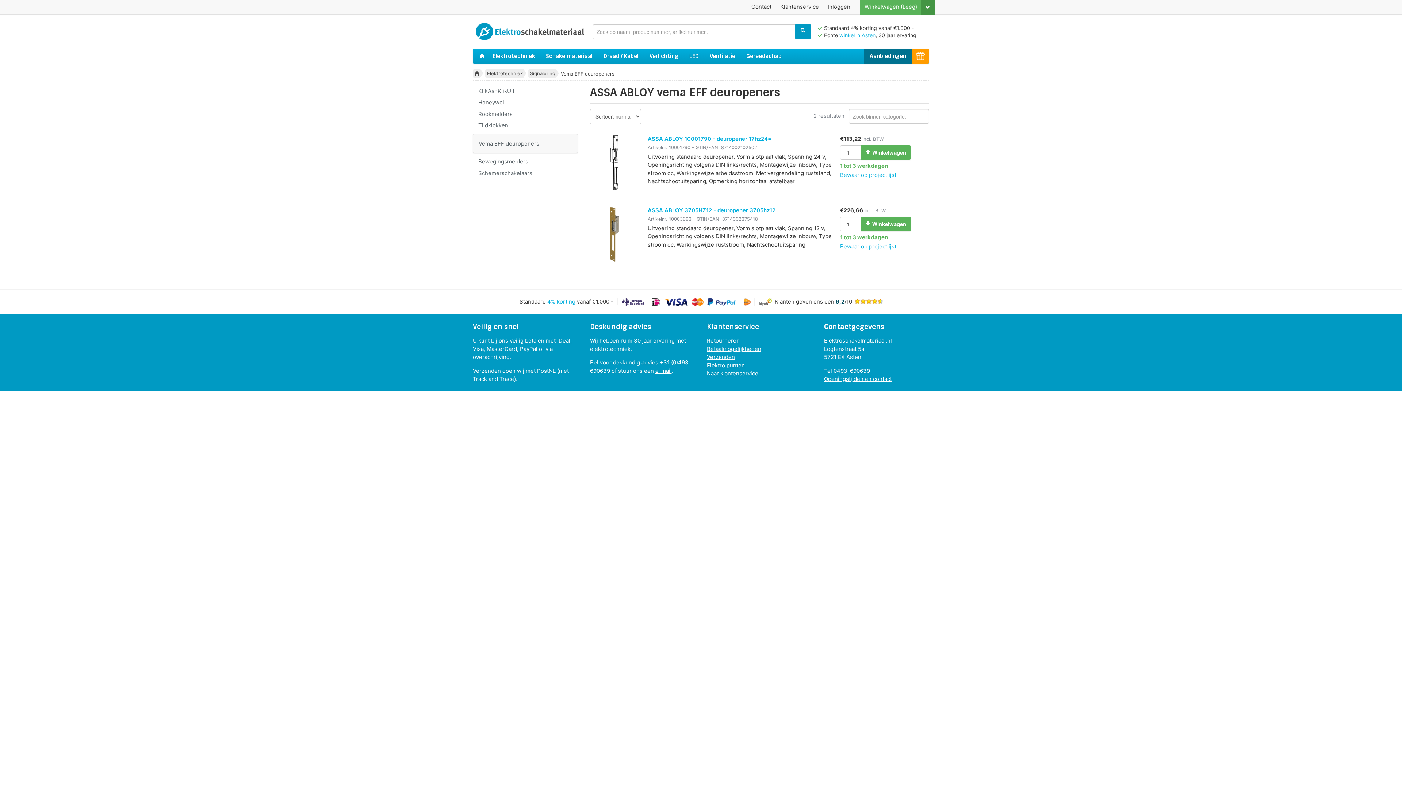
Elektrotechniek (514, 56)
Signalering (542, 73)
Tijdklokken (493, 125)
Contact (761, 6)
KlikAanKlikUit (496, 91)
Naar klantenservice (732, 373)
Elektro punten (726, 365)
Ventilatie (722, 56)
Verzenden (721, 357)
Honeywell (492, 102)
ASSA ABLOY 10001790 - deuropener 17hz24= (709, 138)
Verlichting (664, 56)
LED (694, 56)
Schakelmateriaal (569, 56)
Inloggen (839, 6)
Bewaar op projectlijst (868, 174)
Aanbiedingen (888, 56)
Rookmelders (495, 114)
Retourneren (723, 340)
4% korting (561, 301)
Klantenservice (799, 6)
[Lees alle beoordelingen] (869, 301)
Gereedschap (764, 56)
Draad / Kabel (621, 56)
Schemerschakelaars (505, 173)
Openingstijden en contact (858, 378)
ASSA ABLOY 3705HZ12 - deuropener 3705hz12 (711, 210)
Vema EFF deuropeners (509, 143)
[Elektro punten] (920, 56)
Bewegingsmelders (503, 161)
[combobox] (702, 31)
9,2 (840, 301)
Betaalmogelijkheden (734, 348)
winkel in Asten (857, 35)
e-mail (663, 370)
